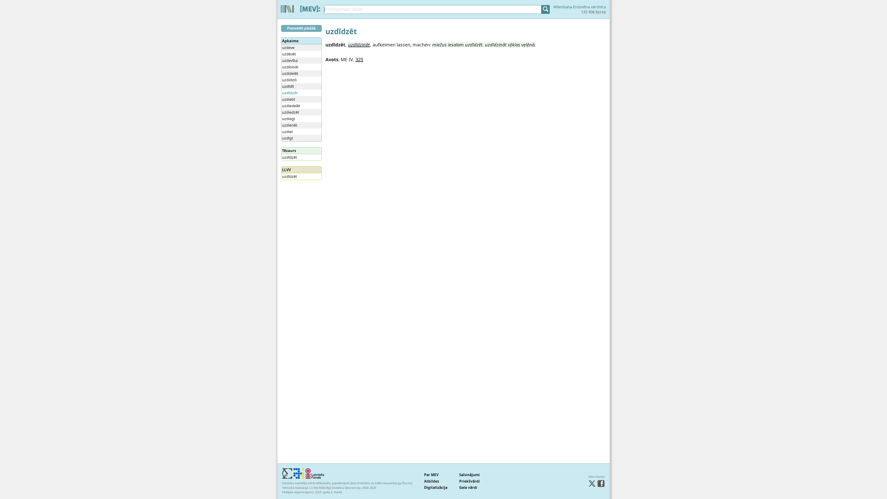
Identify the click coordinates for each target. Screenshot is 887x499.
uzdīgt (287, 138)
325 (359, 59)
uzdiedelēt (291, 105)
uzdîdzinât (359, 45)
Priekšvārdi (469, 481)
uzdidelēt (290, 73)
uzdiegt (288, 118)
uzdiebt (288, 99)
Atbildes (431, 481)
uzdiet (287, 131)
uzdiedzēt (290, 112)
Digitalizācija (435, 487)
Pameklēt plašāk (301, 28)
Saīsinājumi (469, 474)
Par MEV (431, 474)
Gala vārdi (468, 487)
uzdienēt (289, 125)
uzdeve (288, 47)
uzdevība (290, 60)
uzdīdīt (288, 86)
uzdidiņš (289, 79)
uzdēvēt (289, 54)
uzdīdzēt (289, 157)
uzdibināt (290, 67)
